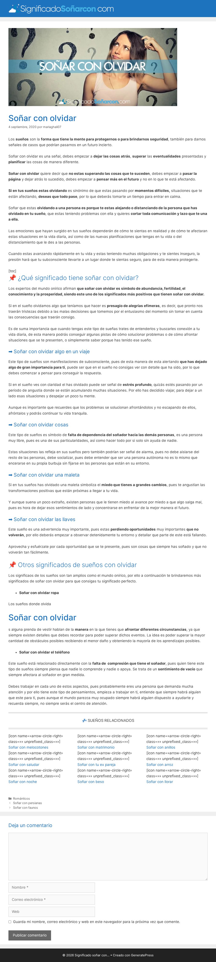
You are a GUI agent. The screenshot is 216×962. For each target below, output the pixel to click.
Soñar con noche (22, 782)
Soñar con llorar (159, 782)
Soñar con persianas (27, 803)
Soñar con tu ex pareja (96, 765)
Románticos (21, 798)
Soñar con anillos (160, 747)
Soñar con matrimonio (96, 747)
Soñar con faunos (25, 807)
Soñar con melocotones (28, 747)
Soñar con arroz (159, 765)
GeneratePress (142, 955)
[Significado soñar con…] (61, 8)
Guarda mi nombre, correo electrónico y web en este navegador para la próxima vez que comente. (96, 922)
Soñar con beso (90, 782)
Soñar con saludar (23, 765)
